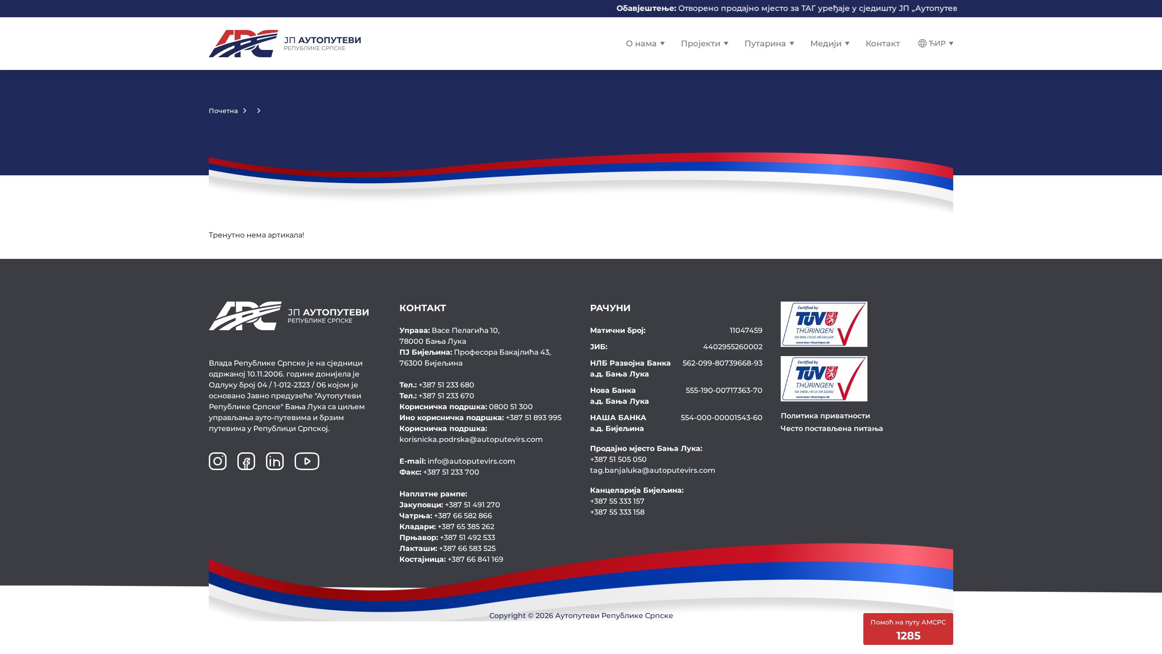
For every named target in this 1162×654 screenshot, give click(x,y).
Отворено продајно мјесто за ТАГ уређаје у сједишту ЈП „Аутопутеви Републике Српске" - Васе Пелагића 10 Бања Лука (865, 8)
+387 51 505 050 (618, 459)
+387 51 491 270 (449, 504)
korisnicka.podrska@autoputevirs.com (471, 434)
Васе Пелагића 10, (449, 336)
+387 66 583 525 (447, 548)
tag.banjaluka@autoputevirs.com (652, 470)
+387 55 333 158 (617, 512)
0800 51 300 (466, 406)
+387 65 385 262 (446, 526)
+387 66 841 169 (451, 559)
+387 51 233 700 (439, 472)
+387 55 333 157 (617, 501)
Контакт (883, 44)
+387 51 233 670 (436, 395)
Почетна (223, 111)
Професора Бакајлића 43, (475, 357)
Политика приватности (825, 415)
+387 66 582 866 (445, 515)
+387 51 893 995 (480, 417)
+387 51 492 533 (447, 537)
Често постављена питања (832, 428)
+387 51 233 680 (436, 385)
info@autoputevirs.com (457, 461)
